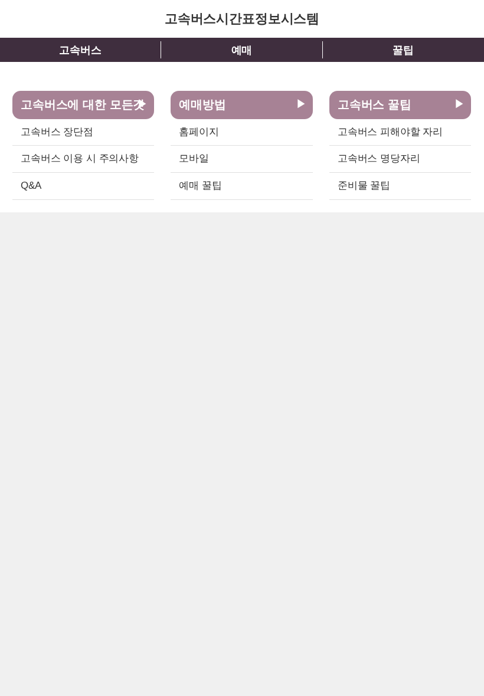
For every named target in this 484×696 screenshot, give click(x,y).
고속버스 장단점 (57, 131)
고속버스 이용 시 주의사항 (80, 158)
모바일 (194, 158)
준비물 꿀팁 (364, 185)
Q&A (31, 185)
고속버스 (80, 50)
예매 (242, 50)
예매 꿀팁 (200, 185)
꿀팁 (403, 50)
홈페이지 (198, 131)
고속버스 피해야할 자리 (390, 131)
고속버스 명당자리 (379, 158)
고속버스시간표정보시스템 (242, 18)
